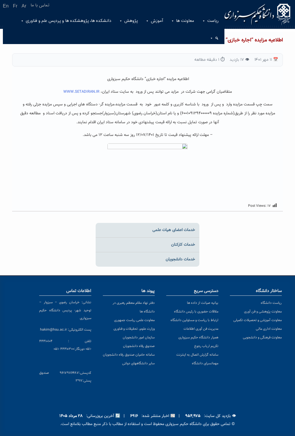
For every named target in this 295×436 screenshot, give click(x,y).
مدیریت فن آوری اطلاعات (201, 328)
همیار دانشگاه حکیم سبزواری (198, 337)
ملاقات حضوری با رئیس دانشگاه (196, 311)
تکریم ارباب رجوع (206, 346)
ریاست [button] (213, 21)
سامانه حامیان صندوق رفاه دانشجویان (129, 354)
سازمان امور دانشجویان (139, 337)
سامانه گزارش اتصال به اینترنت (197, 354)
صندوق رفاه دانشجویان (139, 346)
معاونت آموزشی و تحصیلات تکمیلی (257, 320)
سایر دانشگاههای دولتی (138, 363)
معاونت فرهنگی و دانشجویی (262, 337)
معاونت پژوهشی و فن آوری (263, 311)
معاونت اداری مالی (269, 328)
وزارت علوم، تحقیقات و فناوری (134, 328)
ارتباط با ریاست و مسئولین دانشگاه (194, 320)
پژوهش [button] (131, 21)
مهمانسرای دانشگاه (205, 363)
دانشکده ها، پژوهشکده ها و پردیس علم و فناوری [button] (68, 21)
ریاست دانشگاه (271, 303)
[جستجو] (216, 38)
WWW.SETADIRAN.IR (81, 92)
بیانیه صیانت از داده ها (202, 303)
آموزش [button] (157, 21)
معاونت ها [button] (185, 21)
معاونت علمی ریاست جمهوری (134, 320)
